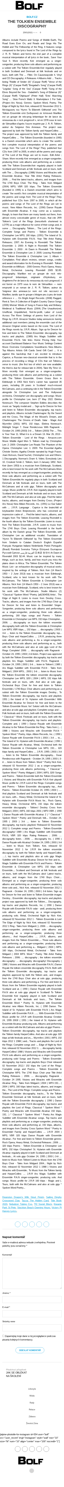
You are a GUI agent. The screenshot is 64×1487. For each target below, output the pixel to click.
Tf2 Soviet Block (43, 1204)
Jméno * (6, 1293)
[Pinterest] (39, 1449)
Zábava (32, 1416)
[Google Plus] (39, 1224)
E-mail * (6, 1307)
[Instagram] (46, 1449)
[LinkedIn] (32, 1224)
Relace (32, 1409)
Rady (32, 1403)
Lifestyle (32, 1389)
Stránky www (8, 1321)
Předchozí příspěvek (16, 1372)
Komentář (7, 1255)
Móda (32, 1396)
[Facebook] (18, 1224)
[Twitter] (25, 1224)
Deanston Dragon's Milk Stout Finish (23, 1197)
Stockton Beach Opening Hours (33, 1207)
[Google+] (32, 1449)
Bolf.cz (32, 17)
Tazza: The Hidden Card (35, 1200)
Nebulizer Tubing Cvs (20, 1204)
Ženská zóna (32, 1423)
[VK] (46, 1224)
